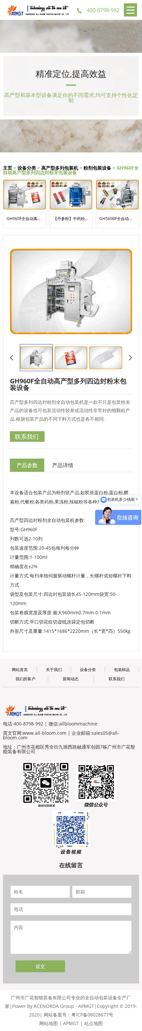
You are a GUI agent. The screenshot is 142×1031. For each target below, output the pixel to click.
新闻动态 (71, 679)
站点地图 (93, 1023)
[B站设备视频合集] (71, 832)
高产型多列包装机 (59, 168)
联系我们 (27, 436)
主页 (7, 168)
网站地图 (48, 1023)
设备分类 (27, 168)
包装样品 (122, 669)
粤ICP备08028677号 (92, 1015)
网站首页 (20, 669)
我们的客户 (25, 679)
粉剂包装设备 (97, 168)
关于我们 (54, 669)
